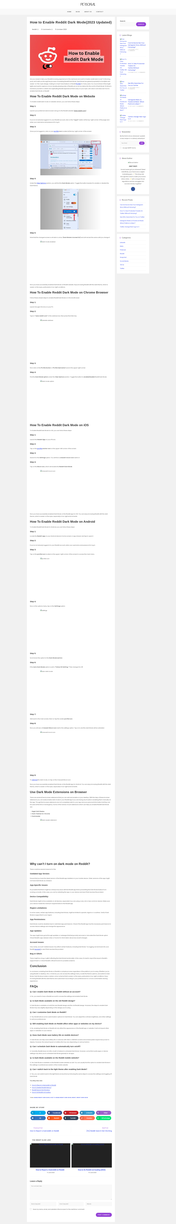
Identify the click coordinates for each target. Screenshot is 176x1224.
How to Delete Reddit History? (41, 1087)
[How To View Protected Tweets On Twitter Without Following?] (123, 67)
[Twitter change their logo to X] (123, 118)
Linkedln (122, 242)
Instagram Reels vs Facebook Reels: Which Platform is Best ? (136, 102)
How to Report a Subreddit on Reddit (44, 1085)
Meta (121, 246)
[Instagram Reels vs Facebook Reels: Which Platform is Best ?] (123, 102)
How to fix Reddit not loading (41, 1092)
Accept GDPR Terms (129, 148)
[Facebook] (133, 189)
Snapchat (123, 257)
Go (142, 143)
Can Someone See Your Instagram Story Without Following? (137, 45)
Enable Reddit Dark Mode (42, 1097)
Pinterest (123, 250)
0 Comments (46, 29)
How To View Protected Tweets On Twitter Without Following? (136, 67)
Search (122, 21)
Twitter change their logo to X (129, 227)
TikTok (122, 265)
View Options (41, 183)
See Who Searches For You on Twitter (136, 84)
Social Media (124, 261)
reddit (74, 1097)
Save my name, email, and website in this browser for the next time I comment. (59, 1209)
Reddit (34, 29)
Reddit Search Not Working (41, 1090)
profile (39, 448)
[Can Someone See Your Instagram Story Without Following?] (123, 46)
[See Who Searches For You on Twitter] (123, 86)
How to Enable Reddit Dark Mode (60, 1097)
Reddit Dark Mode (82, 1097)
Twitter (122, 268)
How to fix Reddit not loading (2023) (91, 1170)
